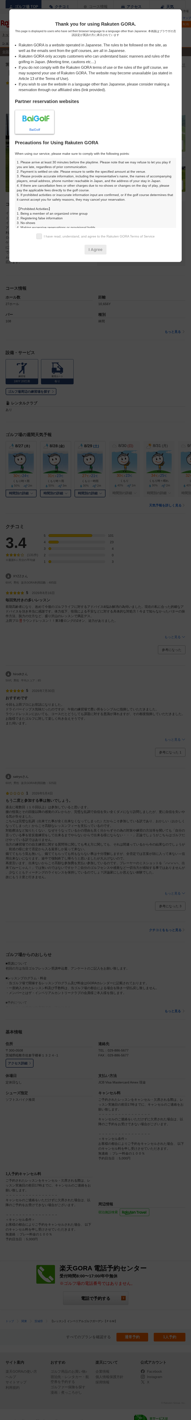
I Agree (95, 249)
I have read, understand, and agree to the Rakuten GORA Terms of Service (99, 236)
